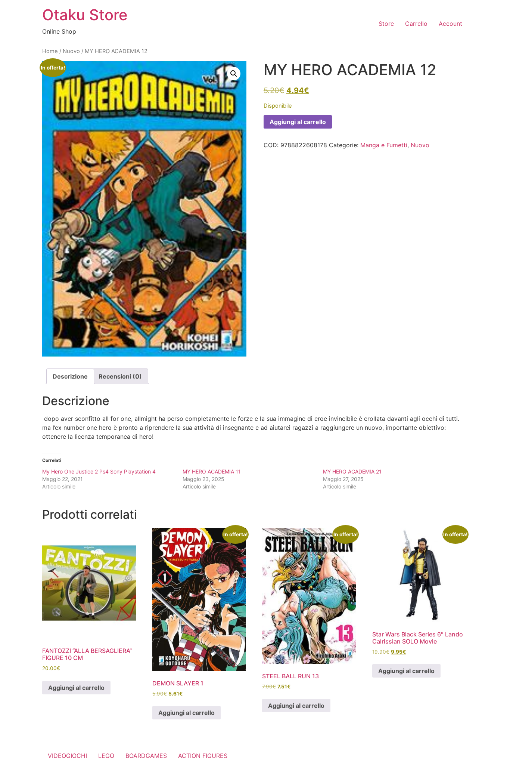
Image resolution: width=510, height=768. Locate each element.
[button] (233, 73)
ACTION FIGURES (202, 755)
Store (386, 23)
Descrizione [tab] (70, 376)
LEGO (106, 755)
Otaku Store (85, 15)
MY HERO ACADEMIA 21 (352, 471)
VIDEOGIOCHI (67, 755)
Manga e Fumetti (383, 145)
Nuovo (71, 51)
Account (450, 23)
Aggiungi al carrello (298, 122)
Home (50, 51)
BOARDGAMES (146, 755)
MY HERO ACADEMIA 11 (212, 471)
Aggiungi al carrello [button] (76, 687)
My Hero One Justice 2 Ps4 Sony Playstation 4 (99, 471)
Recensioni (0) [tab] (120, 376)
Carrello (416, 23)
